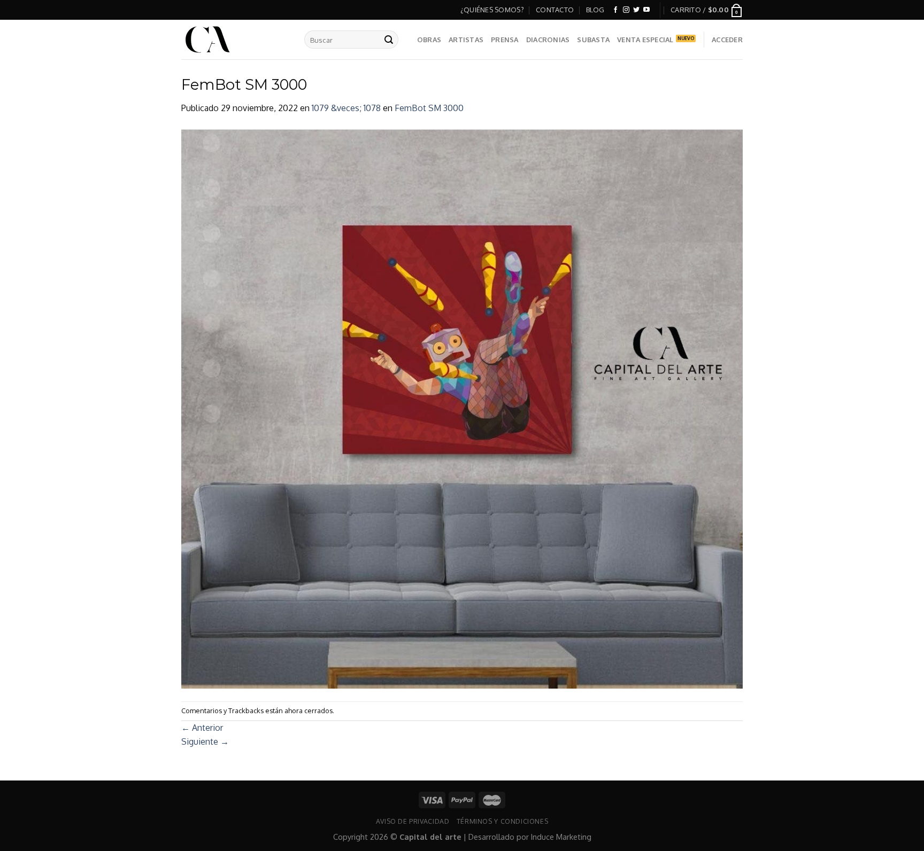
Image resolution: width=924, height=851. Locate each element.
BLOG (595, 9)
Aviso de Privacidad (413, 821)
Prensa (505, 39)
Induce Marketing (561, 836)
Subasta (593, 39)
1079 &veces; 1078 (346, 108)
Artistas (466, 39)
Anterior (202, 727)
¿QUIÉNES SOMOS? (492, 9)
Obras (429, 39)
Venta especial (645, 39)
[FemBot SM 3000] (462, 407)
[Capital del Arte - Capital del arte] (234, 39)
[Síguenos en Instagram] (626, 10)
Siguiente (205, 741)
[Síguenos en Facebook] (615, 10)
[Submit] (389, 39)
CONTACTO (555, 9)
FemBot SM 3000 (429, 108)
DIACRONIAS (548, 39)
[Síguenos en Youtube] (646, 10)
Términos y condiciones (502, 821)
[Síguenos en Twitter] (636, 10)
